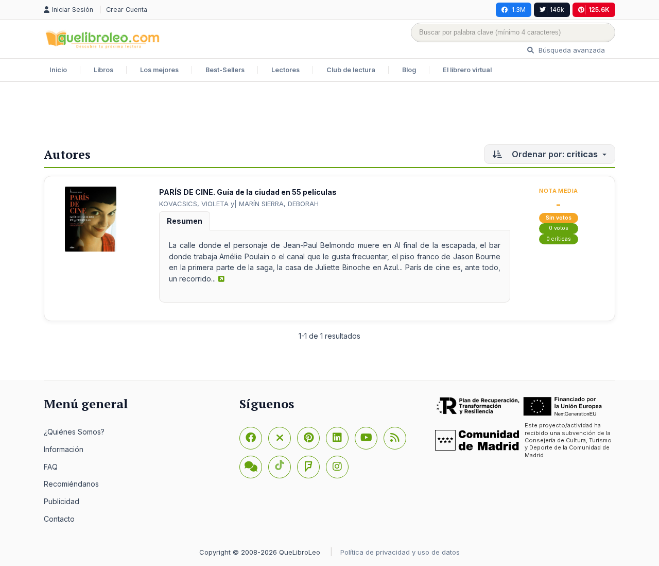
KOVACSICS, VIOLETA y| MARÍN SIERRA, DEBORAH (239, 203)
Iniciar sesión (73, 9)
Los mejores (159, 70)
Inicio (58, 70)
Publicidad (61, 501)
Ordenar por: (554, 154)
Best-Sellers (225, 70)
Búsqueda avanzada (570, 50)
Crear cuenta (126, 9)
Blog (409, 70)
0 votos (558, 228)
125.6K (599, 9)
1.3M (519, 9)
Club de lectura (350, 70)
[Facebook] (250, 438)
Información (63, 449)
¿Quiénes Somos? (74, 431)
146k (557, 9)
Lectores (285, 70)
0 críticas (558, 239)
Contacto (59, 518)
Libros (103, 70)
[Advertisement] (329, 115)
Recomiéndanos (71, 483)
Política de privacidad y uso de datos (400, 552)
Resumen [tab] (184, 221)
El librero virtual (467, 70)
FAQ (51, 466)
